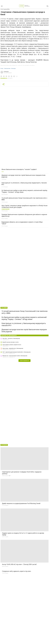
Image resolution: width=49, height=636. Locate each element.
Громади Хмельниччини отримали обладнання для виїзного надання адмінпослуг (24, 215)
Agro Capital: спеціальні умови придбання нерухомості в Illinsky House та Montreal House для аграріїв (24, 206)
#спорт (2, 68)
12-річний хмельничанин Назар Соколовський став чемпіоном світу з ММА (24, 199)
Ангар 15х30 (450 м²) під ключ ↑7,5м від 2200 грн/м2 (19, 564)
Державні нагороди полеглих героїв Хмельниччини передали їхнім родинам (23, 176)
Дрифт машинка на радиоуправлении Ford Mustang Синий (21, 503)
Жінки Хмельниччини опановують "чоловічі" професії (19, 169)
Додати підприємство (24, 360)
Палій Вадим (6, 71)
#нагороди (13, 68)
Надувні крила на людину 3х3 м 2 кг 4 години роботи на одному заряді (23, 534)
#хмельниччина (7, 68)
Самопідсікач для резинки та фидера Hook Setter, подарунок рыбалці (21, 473)
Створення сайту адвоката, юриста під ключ (16, 571)
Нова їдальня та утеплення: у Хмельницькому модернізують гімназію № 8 (24, 183)
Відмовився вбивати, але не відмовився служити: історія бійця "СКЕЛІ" (22, 223)
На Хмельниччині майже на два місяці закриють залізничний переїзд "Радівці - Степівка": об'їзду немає (24, 191)
